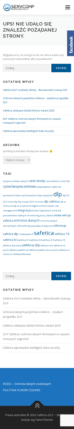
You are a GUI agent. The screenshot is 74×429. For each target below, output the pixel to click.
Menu (67, 7)
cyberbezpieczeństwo (19, 186)
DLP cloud (8, 201)
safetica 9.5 (24, 240)
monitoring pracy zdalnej (40, 215)
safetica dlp (31, 245)
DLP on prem (37, 201)
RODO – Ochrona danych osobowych (27, 384)
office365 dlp (24, 226)
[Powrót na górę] (37, 406)
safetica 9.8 (36, 240)
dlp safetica (51, 201)
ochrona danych (27, 220)
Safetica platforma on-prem (44, 250)
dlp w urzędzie (21, 205)
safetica (44, 232)
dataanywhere (44, 186)
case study (37, 180)
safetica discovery (12, 245)
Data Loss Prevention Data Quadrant (34, 195)
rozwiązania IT (26, 234)
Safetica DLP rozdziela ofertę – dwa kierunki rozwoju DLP (35, 90)
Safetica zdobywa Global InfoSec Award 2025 (28, 110)
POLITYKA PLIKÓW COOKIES (21, 390)
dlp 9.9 (66, 195)
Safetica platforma (19, 250)
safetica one (47, 245)
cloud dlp (65, 181)
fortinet (43, 205)
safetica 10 (59, 240)
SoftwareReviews (22, 254)
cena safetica (52, 181)
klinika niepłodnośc (41, 210)
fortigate (33, 205)
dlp (57, 194)
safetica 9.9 (48, 240)
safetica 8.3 (10, 240)
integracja (24, 210)
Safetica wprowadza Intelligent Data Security (28, 131)
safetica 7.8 (61, 234)
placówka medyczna (41, 226)
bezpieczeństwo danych (15, 181)
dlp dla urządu (21, 201)
